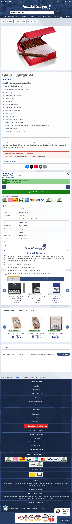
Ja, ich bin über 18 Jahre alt (42, 279)
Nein (13, 279)
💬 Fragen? (65, 520)
